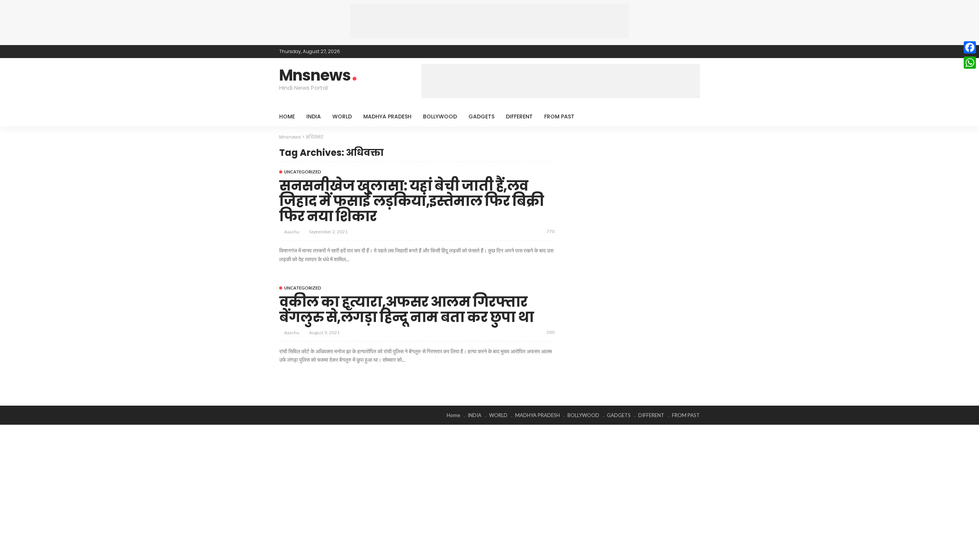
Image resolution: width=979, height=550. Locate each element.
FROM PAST (559, 116)
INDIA (313, 116)
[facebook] (665, 51)
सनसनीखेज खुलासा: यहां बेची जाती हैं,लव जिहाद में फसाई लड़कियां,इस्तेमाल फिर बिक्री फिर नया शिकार (411, 201)
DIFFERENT (519, 116)
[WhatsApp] (969, 62)
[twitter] (675, 51)
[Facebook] (969, 47)
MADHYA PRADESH (387, 116)
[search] (690, 116)
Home (287, 116)
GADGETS (481, 116)
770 (550, 231)
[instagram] (695, 51)
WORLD (342, 116)
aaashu (291, 232)
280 (550, 332)
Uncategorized (302, 172)
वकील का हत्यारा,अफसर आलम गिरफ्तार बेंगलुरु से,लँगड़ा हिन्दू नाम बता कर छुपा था (406, 309)
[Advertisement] (489, 21)
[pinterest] (685, 51)
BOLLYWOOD (440, 116)
